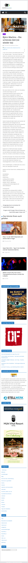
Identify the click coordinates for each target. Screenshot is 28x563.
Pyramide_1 (3, 531)
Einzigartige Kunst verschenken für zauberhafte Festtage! (11, 206)
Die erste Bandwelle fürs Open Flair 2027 (10, 354)
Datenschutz (4, 523)
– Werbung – (4, 470)
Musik (4, 34)
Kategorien (3, 527)
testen (2, 536)
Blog (2, 476)
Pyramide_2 (3, 533)
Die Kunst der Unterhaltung (7, 478)
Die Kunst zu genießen (6, 480)
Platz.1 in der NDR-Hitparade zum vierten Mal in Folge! (13, 237)
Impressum (3, 525)
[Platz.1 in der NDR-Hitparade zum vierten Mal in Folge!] (14, 222)
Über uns (3, 538)
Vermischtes (4, 511)
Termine (3, 504)
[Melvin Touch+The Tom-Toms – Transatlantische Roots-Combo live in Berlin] (14, 258)
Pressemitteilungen (5, 529)
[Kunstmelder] (3, 12)
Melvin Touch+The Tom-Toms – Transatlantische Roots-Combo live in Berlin (13, 274)
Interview (3, 489)
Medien (3, 498)
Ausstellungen (4, 474)
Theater (3, 506)
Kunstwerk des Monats (6, 493)
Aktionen (3, 472)
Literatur (3, 495)
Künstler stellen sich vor (6, 491)
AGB (2, 518)
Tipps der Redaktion (5, 508)
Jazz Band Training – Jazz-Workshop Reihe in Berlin (12, 367)
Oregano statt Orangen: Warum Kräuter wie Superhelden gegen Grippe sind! (14, 211)
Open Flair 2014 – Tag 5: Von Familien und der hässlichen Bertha (14, 249)
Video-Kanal (4, 540)
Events (2, 483)
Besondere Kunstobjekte (6, 520)
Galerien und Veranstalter (7, 487)
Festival (3, 485)
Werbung (3, 542)
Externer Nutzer (15, 45)
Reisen (2, 502)
